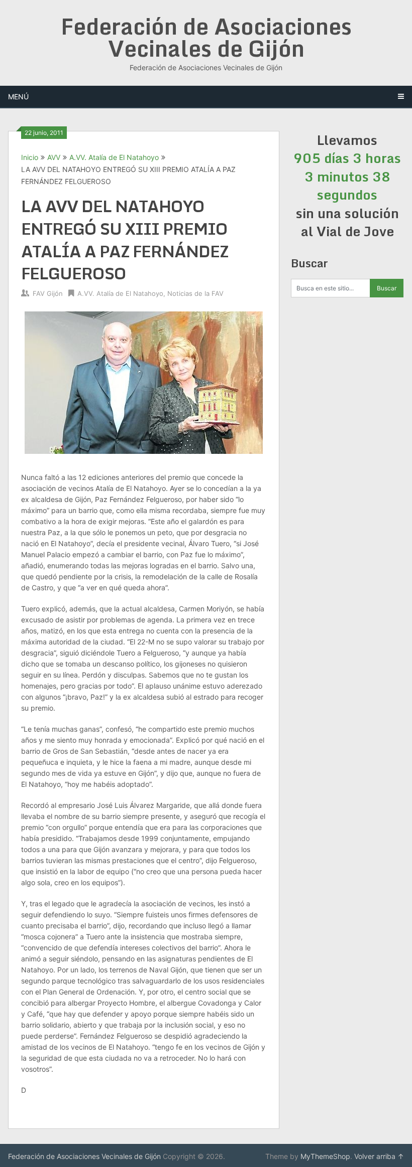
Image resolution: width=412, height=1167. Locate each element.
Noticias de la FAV (195, 293)
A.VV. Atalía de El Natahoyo (114, 157)
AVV (53, 157)
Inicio (29, 157)
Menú (18, 96)
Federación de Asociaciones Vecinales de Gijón (206, 37)
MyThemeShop (325, 1156)
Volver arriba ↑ (379, 1156)
